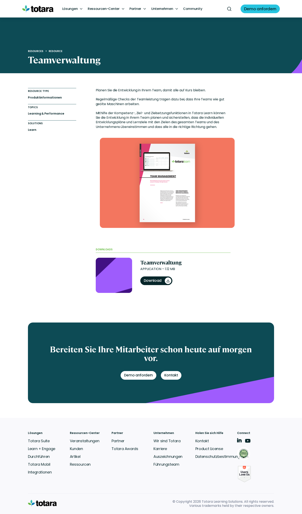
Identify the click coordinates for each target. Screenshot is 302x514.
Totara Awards (125, 448)
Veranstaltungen (84, 440)
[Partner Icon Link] (244, 454)
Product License (209, 448)
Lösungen (70, 9)
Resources (36, 51)
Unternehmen (162, 9)
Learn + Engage (41, 448)
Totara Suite (39, 440)
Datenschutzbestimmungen (220, 456)
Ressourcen (80, 464)
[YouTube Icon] (247, 442)
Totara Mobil (39, 464)
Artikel (75, 456)
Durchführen (39, 456)
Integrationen (40, 472)
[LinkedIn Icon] (239, 441)
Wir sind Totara (167, 440)
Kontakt (202, 440)
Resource (55, 51)
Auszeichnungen (167, 456)
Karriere (160, 448)
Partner (135, 9)
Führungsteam (166, 464)
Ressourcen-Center (104, 9)
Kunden (76, 448)
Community (192, 9)
